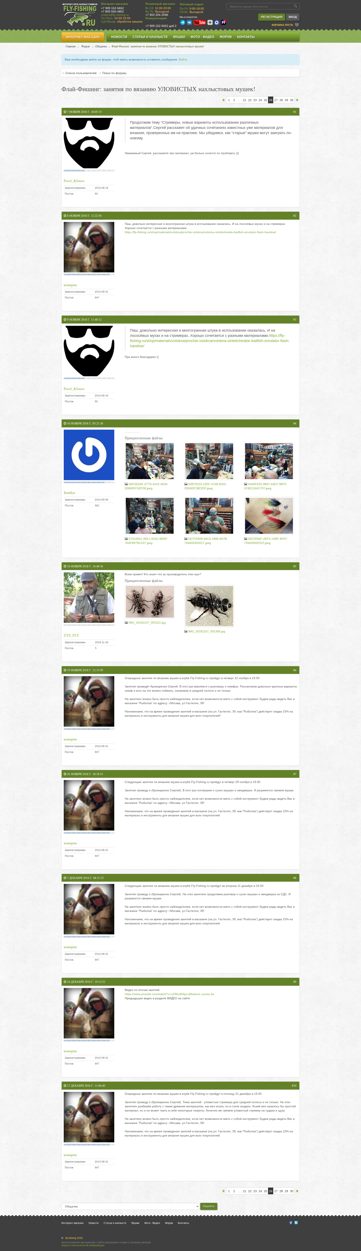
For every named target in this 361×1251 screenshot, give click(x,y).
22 (250, 100)
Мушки (179, 37)
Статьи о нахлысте (150, 37)
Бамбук (69, 492)
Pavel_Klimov (74, 180)
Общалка (101, 46)
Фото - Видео (202, 37)
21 (244, 100)
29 (286, 100)
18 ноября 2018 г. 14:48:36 (84, 566)
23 (255, 100)
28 (281, 100)
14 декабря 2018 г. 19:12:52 (85, 981)
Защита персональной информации (82, 1245)
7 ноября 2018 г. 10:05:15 (84, 111)
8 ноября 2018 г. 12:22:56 (84, 215)
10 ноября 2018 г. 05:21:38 (84, 423)
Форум (226, 37)
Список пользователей (81, 73)
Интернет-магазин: (114, 3)
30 (291, 100)
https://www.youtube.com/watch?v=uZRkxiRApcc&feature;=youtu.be (169, 994)
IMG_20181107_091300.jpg (206, 631)
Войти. (183, 59)
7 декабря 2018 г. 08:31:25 (85, 877)
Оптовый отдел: (192, 4)
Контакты (246, 37)
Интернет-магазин (82, 37)
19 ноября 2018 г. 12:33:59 (84, 670)
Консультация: (156, 18)
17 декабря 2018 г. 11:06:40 (85, 1085)
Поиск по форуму (114, 73)
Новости (119, 37)
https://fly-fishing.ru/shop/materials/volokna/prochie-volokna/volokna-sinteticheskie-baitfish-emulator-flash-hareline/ (200, 232)
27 (276, 100)
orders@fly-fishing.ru (115, 14)
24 (260, 100)
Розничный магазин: (160, 3)
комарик (70, 284)
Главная (71, 46)
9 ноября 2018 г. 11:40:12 (84, 319)
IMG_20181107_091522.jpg (147, 622)
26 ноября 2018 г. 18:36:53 (84, 773)
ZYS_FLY (71, 635)
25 (265, 100)
